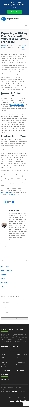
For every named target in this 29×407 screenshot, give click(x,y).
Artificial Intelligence (21, 354)
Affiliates (18, 367)
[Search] (26, 260)
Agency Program (5, 370)
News (3, 278)
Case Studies (5, 266)
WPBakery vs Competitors (4, 365)
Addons (3, 357)
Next (24, 247)
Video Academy (15, 194)
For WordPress (5, 379)
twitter (17, 400)
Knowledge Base (20, 362)
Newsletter (4, 362)
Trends (3, 290)
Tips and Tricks (6, 286)
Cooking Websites (6, 270)
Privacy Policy (23, 400)
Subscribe (14, 318)
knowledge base (6, 192)
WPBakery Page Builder (17, 104)
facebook (12, 400)
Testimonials (19, 360)
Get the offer (14, 12)
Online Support (20, 352)
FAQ (17, 357)
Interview (4, 274)
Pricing (3, 354)
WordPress (15, 391)
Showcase (4, 282)
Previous (5, 247)
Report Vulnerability (21, 370)
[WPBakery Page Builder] (12, 19)
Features (3, 352)
